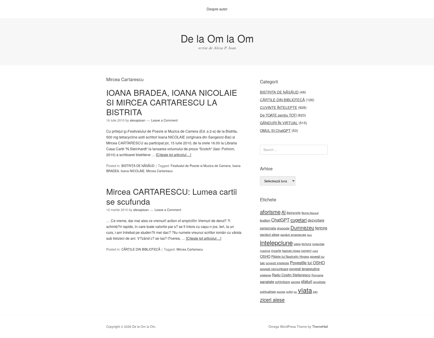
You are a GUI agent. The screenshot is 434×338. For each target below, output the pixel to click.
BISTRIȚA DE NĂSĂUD (137, 165)
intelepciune (276, 242)
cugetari (298, 219)
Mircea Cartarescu (159, 171)
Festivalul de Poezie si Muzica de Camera (201, 165)
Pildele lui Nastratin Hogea (290, 256)
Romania (317, 275)
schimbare (282, 281)
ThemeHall (320, 326)
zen (315, 291)
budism (265, 220)
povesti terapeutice (304, 268)
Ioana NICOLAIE (132, 171)
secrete (295, 282)
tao (295, 291)
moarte (276, 250)
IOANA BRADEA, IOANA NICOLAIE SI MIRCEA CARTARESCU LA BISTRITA (171, 102)
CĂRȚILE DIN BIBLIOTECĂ (140, 249)
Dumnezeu (302, 227)
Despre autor (217, 9)
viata (305, 290)
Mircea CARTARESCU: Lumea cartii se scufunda (171, 196)
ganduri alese (269, 234)
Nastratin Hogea (291, 251)
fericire (321, 228)
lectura (306, 244)
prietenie (265, 275)
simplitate (319, 282)
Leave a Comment (164, 120)
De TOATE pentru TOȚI (278, 115)
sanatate (267, 281)
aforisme (270, 212)
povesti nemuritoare (274, 268)
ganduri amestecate (293, 234)
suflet (289, 291)
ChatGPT (280, 220)
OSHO (265, 256)
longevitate (318, 244)
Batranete (294, 212)
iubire (297, 244)
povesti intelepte (277, 263)
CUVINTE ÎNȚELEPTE (278, 107)
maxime (265, 251)
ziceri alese (272, 299)
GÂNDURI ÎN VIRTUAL (279, 122)
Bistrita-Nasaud (310, 213)
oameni (306, 250)
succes (281, 292)
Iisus (309, 235)
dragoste (283, 228)
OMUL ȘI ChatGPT (275, 130)
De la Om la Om (217, 38)
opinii (315, 251)
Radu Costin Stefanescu (291, 274)
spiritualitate (268, 291)
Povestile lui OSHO (307, 262)
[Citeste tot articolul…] (173, 154)
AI (283, 212)
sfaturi (306, 281)
